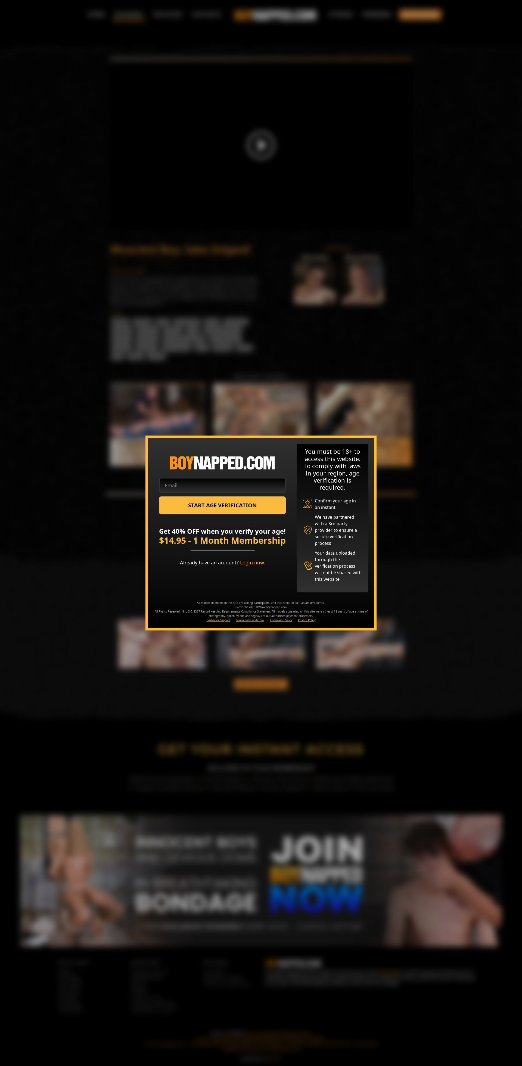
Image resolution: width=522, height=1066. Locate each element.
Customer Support (218, 620)
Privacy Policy (307, 620)
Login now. (252, 562)
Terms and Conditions (250, 620)
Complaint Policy (281, 620)
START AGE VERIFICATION (222, 505)
